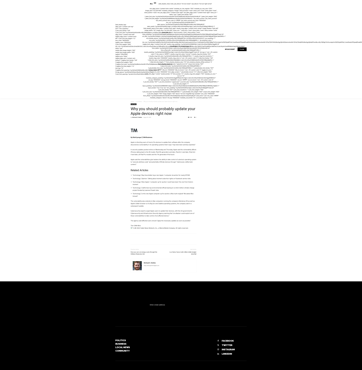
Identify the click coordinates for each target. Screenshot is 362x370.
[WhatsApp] (145, 121)
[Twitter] (137, 121)
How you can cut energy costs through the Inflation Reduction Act (144, 253)
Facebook (228, 340)
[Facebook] (132, 121)
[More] (150, 121)
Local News (139, 101)
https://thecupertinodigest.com (151, 265)
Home (132, 101)
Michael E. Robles (137, 117)
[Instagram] (218, 349)
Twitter (227, 345)
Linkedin (227, 353)
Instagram (228, 349)
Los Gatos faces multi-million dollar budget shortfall (182, 253)
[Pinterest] (141, 121)
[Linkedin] (218, 354)
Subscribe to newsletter (233, 305)
